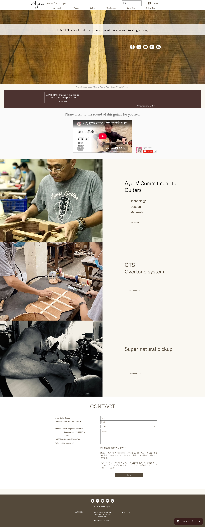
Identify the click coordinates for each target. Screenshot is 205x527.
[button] (131, 8)
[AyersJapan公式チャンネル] (145, 47)
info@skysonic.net (67, 443)
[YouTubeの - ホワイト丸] (102, 501)
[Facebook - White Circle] (132, 47)
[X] (138, 47)
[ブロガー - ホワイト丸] (158, 47)
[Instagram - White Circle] (151, 47)
